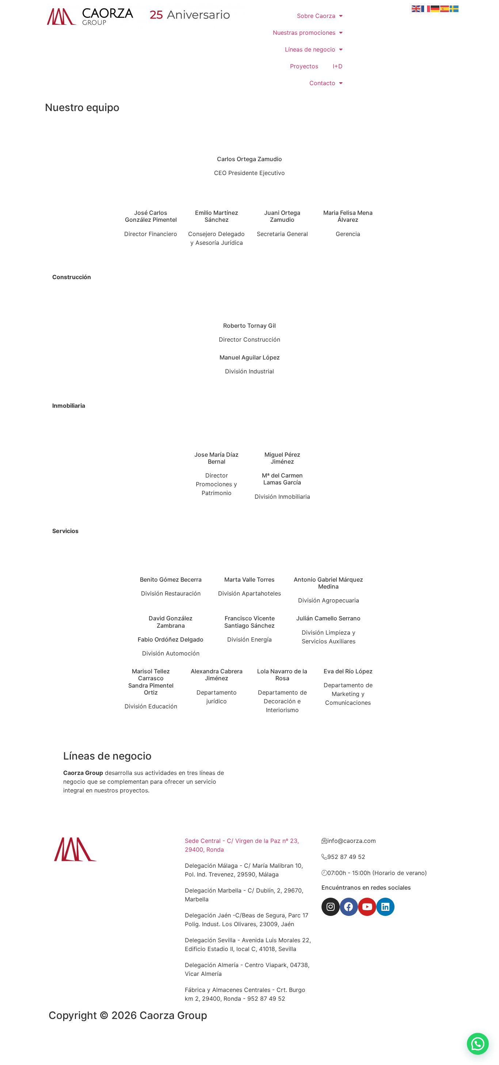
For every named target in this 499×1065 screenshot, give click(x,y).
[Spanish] (445, 8)
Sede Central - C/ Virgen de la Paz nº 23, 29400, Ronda (242, 845)
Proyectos (304, 66)
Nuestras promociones (304, 32)
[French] (426, 8)
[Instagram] (330, 907)
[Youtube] (367, 907)
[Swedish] (454, 8)
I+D (338, 66)
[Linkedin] (385, 907)
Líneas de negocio (310, 49)
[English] (416, 8)
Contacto (322, 83)
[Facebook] (349, 907)
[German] (435, 8)
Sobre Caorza (316, 15)
